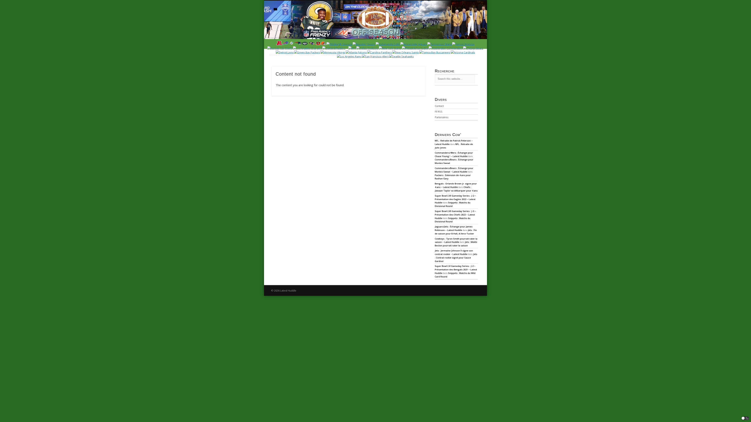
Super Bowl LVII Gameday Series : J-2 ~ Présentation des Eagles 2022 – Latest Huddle (455, 199)
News (289, 54)
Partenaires (441, 117)
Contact (439, 106)
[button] (745, 418)
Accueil (274, 54)
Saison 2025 (307, 54)
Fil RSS (438, 111)
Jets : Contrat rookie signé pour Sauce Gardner (456, 258)
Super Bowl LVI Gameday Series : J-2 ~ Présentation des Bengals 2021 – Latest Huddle (456, 269)
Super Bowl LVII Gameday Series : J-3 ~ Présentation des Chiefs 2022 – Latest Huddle (455, 215)
